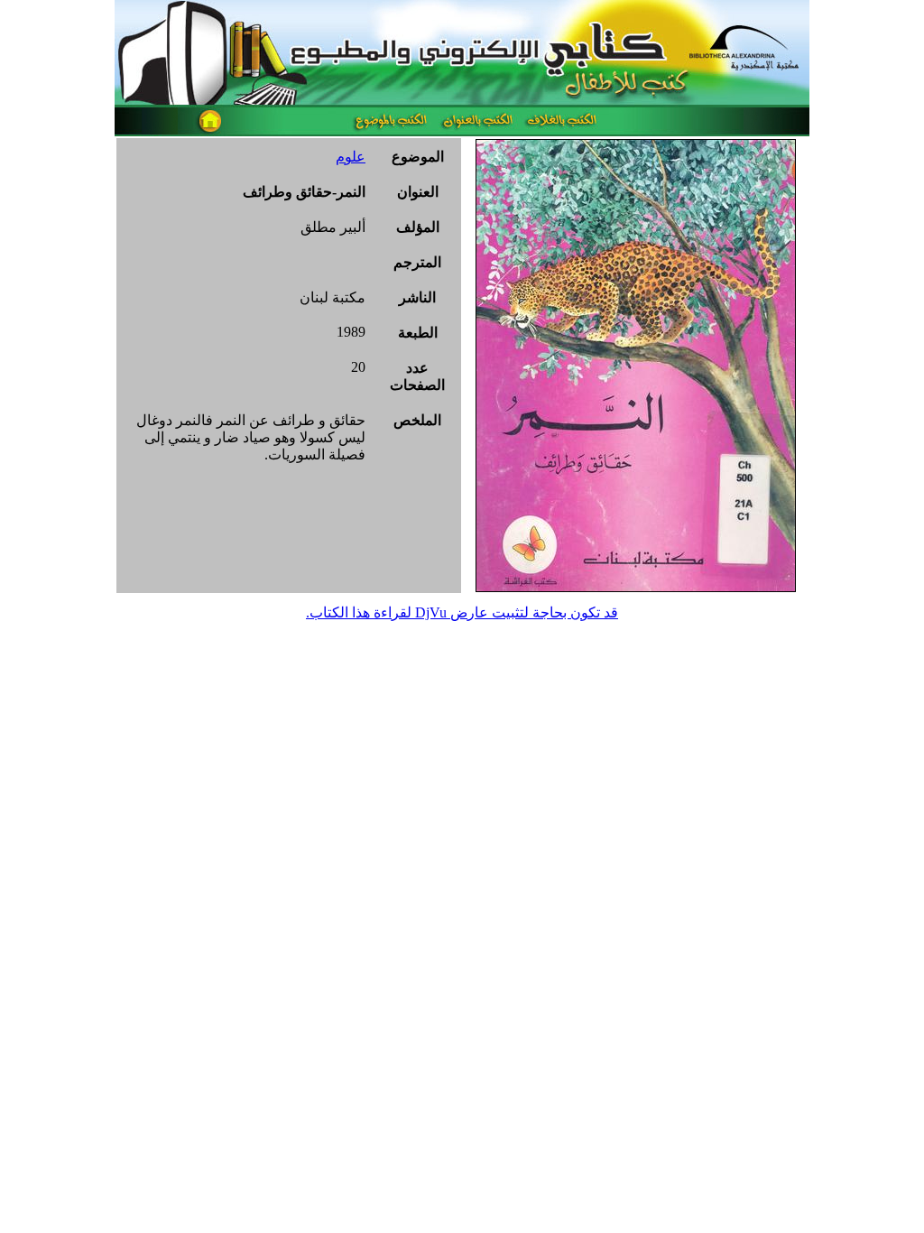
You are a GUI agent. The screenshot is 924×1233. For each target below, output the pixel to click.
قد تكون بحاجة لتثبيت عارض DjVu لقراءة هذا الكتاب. (462, 612)
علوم (350, 156)
